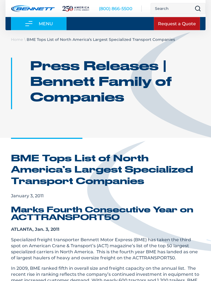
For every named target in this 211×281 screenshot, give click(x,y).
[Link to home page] (33, 8)
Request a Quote (177, 23)
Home (17, 39)
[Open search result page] (198, 8)
